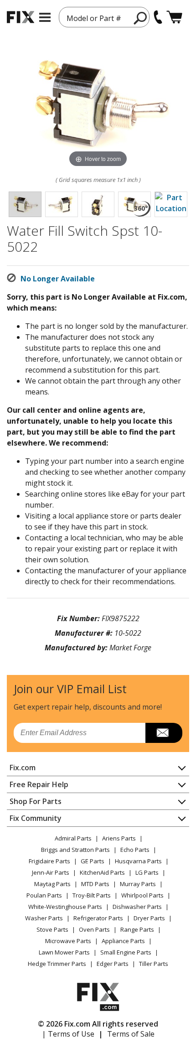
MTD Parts (95, 884)
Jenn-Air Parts (50, 872)
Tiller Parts (153, 964)
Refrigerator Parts (98, 918)
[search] (140, 18)
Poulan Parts (44, 895)
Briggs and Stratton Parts (75, 850)
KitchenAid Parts (102, 872)
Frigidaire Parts (49, 861)
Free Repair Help (39, 784)
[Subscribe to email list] (163, 733)
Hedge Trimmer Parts (57, 964)
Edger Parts (113, 964)
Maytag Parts (52, 884)
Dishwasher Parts (137, 907)
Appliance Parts (123, 941)
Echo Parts (135, 850)
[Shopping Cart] (174, 17)
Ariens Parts (119, 838)
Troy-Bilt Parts (91, 895)
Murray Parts (138, 884)
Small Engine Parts (125, 952)
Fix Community (36, 818)
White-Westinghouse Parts (65, 907)
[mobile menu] (45, 17)
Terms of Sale (131, 1034)
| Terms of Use (68, 1034)
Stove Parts (52, 929)
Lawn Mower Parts (64, 952)
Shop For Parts (36, 801)
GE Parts (92, 861)
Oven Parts (94, 929)
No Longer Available (58, 279)
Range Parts (137, 929)
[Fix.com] (20, 17)
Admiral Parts (73, 838)
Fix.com (23, 768)
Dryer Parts (149, 918)
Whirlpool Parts (142, 895)
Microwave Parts (68, 941)
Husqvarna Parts (138, 861)
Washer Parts (44, 918)
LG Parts (147, 872)
